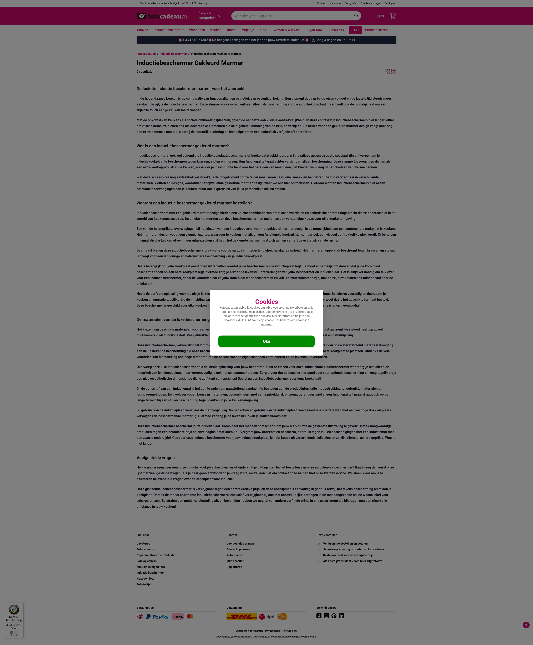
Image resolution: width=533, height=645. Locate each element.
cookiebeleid (232, 320)
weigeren (266, 324)
